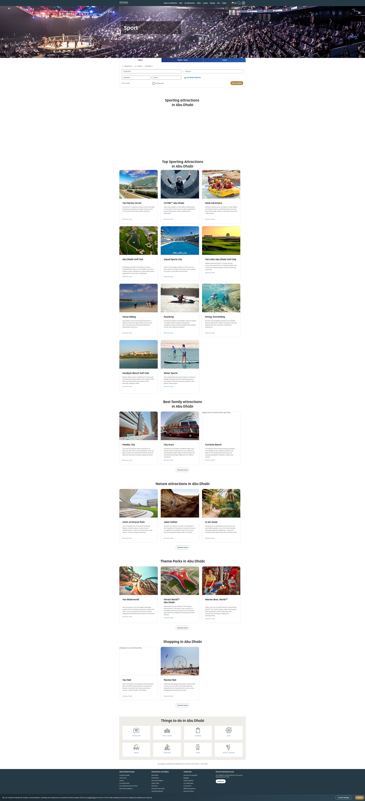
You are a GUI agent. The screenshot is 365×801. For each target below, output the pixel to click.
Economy (148, 66)
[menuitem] (170, 3)
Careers (121, 780)
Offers (199, 3)
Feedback (220, 781)
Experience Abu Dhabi (158, 788)
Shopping (198, 736)
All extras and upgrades (190, 775)
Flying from (127, 71)
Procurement (187, 786)
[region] (182, 797)
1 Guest (139, 66)
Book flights (155, 775)
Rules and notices (189, 791)
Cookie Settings (343, 797)
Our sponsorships (124, 783)
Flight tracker (155, 783)
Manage (212, 3)
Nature (136, 753)
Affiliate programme (189, 788)
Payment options (189, 780)
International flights (157, 780)
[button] (233, 3)
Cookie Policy (91, 797)
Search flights (237, 83)
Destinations (155, 778)
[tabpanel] (182, 74)
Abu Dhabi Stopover (157, 791)
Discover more (127, 219)
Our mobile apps (188, 783)
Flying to (188, 71)
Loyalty (205, 3)
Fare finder (155, 786)
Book (180, 3)
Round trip (128, 66)
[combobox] (128, 66)
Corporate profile (124, 775)
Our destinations (190, 3)
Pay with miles (160, 83)
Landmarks (167, 753)
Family (198, 753)
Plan (218, 3)
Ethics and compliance (126, 788)
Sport (229, 736)
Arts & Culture (167, 736)
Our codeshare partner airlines (128, 786)
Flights (224, 3)
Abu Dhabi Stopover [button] (194, 77)
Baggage (186, 778)
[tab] (140, 60)
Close (359, 797)
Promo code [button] (126, 83)
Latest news (122, 778)
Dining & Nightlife (229, 753)
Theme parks (136, 736)
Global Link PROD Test (170, 3)
